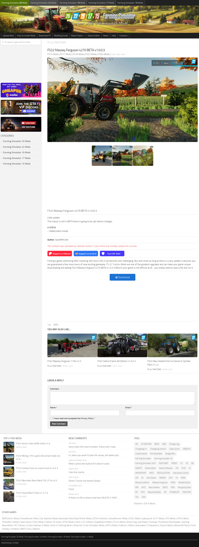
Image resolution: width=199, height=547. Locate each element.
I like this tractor (76, 472)
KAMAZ (162, 478)
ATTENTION (146, 444)
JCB (136, 478)
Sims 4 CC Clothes (84, 522)
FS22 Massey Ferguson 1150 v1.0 (64, 361)
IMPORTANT (140, 473)
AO (136, 444)
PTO (143, 492)
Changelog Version (158, 449)
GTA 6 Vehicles (100, 518)
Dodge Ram (170, 453)
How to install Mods (26, 35)
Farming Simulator (143, 458)
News (105, 35)
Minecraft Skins (181, 525)
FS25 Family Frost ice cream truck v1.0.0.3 (37, 468)
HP (177, 468)
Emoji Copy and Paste (137, 522)
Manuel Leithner (142, 482)
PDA (173, 487)
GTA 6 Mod (182, 518)
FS (187, 463)
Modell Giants (184, 482)
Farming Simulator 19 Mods (16, 152)
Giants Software (165, 468)
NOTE (165, 487)
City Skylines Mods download (54, 518)
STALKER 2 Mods (10, 522)
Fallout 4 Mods (126, 525)
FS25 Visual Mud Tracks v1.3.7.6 (32, 492)
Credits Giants (141, 453)
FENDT (174, 463)
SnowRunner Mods (118, 518)
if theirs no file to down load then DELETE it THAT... (93, 497)
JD (142, 478)
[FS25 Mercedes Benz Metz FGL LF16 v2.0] (8, 484)
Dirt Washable (156, 453)
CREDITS (186, 449)
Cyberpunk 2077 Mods (153, 518)
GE (192, 463)
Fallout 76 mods (53, 522)
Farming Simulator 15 (163, 458)
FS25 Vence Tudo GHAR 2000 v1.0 (33, 443)
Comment (54, 389)
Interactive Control (180, 473)
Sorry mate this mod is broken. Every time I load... (93, 446)
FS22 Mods (134, 518)
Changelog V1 (141, 449)
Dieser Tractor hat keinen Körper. (85, 480)
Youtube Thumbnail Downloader (164, 522)
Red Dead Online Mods (80, 518)
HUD (184, 468)
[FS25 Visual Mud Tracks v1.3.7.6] (8, 496)
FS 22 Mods (119, 522)
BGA (164, 444)
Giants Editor (94, 35)
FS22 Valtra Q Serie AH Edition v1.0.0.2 (116, 361)
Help (114, 35)
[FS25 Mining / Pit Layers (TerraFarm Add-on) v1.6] (8, 459)
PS (136, 492)
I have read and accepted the (74, 418)
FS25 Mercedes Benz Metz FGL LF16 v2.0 (36, 480)
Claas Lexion (174, 449)
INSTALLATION (163, 473)
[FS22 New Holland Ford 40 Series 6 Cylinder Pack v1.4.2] (172, 345)
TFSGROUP (174, 492)
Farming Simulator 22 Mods (16, 147)
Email (128, 407)
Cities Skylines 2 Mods (38, 525)
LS (177, 478)
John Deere (151, 478)
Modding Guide (61, 35)
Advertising (6, 543)
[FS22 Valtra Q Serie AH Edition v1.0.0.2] (122, 345)
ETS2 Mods (68, 522)
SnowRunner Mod (29, 518)
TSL (136, 497)
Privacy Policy (87, 418)
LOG (170, 478)
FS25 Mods (38, 522)
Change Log (174, 444)
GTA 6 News (149, 503)
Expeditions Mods (103, 522)
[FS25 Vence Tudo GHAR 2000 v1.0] (8, 447)
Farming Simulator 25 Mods (12, 537)
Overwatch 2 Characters (147, 525)
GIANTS (138, 468)
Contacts (123, 35)
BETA (56, 325)
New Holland (154, 487)
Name (53, 407)
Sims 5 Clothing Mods (61, 525)
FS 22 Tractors (56, 42)
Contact (15, 543)
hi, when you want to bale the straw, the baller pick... (94, 455)
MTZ (144, 487)
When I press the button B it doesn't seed (89, 463)
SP (165, 492)
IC (189, 468)
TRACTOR (186, 492)
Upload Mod (8, 35)
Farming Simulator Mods (14, 2)
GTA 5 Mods (112, 525)
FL (182, 463)
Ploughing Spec (184, 487)
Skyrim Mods (166, 525)
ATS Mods (170, 518)
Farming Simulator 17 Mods (16, 158)
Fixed (71, 489)
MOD (173, 482)
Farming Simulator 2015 (145, 463)
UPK (143, 497)
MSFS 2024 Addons (30, 528)
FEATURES (163, 463)
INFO (151, 473)
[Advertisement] (122, 188)
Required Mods (154, 492)
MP (136, 487)
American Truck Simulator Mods (89, 525)
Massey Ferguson (160, 482)
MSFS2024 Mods (10, 518)
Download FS (45, 35)
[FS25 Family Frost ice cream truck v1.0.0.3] (8, 471)
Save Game (25, 522)
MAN (183, 478)
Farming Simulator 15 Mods (16, 163)
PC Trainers (20, 525)
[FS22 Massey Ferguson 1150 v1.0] (72, 345)
